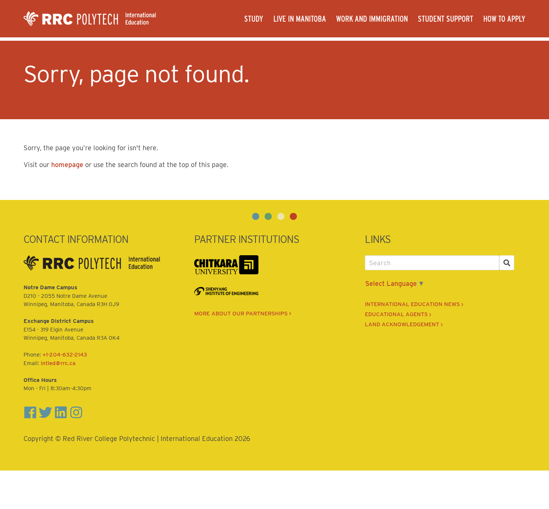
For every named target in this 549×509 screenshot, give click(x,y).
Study (253, 19)
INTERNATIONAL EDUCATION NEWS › (414, 304)
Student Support (445, 19)
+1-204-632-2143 (65, 354)
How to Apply (504, 19)
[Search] (507, 263)
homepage (67, 165)
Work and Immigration (372, 19)
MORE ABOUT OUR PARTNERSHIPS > (242, 313)
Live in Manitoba (299, 19)
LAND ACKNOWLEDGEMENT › (404, 324)
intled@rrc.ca (58, 363)
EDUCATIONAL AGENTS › (398, 314)
